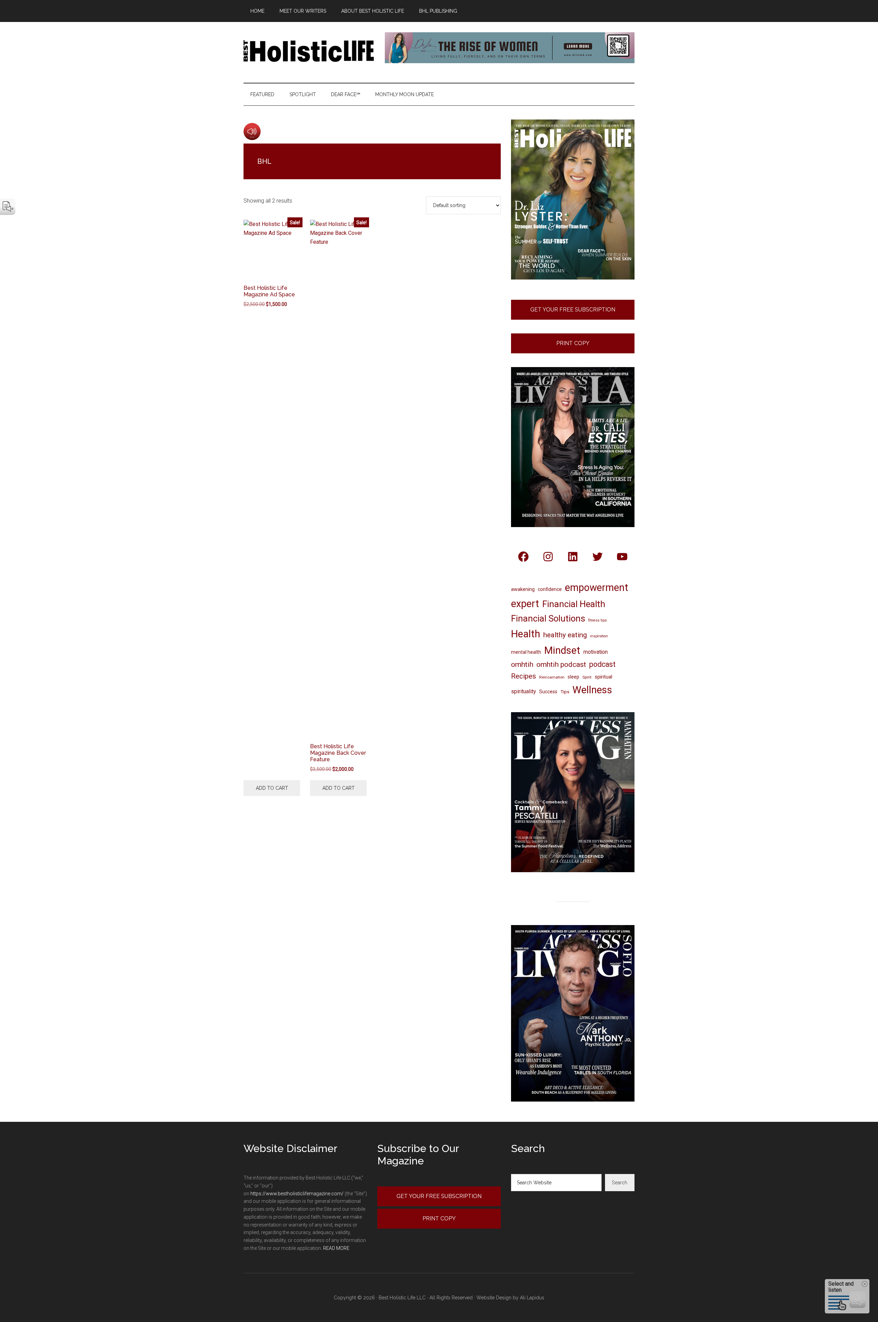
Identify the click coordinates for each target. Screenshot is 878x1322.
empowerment (596, 587)
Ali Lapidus (532, 1297)
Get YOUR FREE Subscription (439, 1196)
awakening (523, 589)
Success (548, 691)
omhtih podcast (561, 664)
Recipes (523, 676)
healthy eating (565, 635)
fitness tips (597, 620)
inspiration (599, 636)
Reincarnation (552, 677)
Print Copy (573, 343)
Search (619, 1182)
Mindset (562, 650)
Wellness (592, 690)
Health (525, 634)
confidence (550, 589)
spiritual (603, 677)
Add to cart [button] (272, 788)
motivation (595, 652)
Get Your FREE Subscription (572, 309)
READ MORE (336, 1248)
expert (525, 603)
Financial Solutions (548, 618)
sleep (573, 677)
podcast (602, 664)
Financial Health (573, 604)
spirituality (523, 691)
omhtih (522, 664)
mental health (526, 652)
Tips (564, 691)
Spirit (587, 677)
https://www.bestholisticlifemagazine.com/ (297, 1193)
